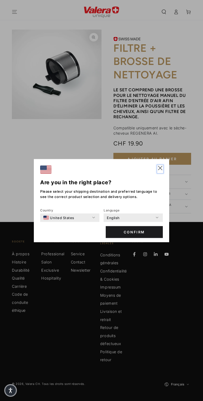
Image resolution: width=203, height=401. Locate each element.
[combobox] (58, 217)
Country (46, 210)
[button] (160, 169)
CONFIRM (134, 232)
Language (111, 210)
